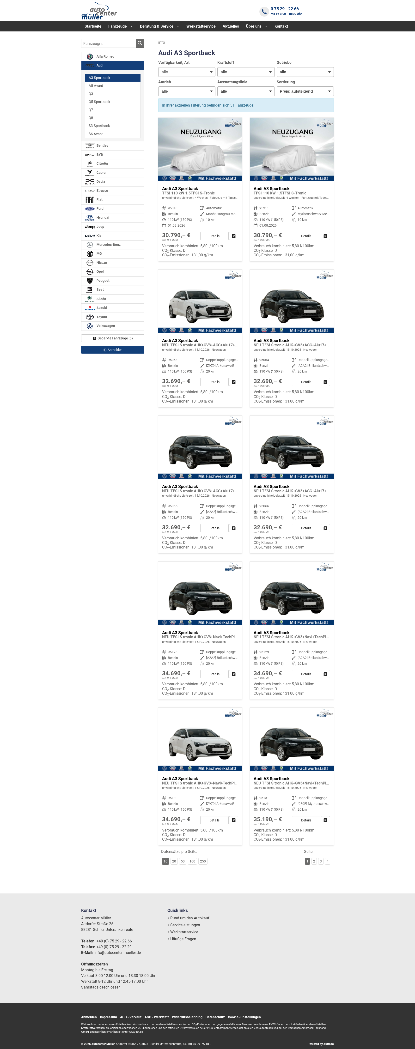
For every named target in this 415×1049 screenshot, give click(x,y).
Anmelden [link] (115, 350)
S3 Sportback (99, 126)
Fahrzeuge (117, 26)
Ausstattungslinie (232, 82)
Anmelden (89, 1017)
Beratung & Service (156, 26)
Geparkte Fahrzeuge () (115, 338)
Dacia (100, 182)
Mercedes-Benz (108, 245)
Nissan (101, 263)
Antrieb (164, 82)
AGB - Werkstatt (157, 1017)
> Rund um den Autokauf (188, 918)
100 (192, 861)
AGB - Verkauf (130, 1017)
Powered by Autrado (321, 1044)
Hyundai (102, 218)
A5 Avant (96, 86)
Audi (100, 65)
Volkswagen (105, 326)
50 (183, 861)
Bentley (102, 146)
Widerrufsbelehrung (187, 1017)
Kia (99, 236)
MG (99, 254)
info (161, 42)
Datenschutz (215, 1017)
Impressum (108, 1017)
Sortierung (286, 82)
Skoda (101, 299)
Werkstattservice (201, 26)
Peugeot (103, 281)
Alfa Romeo (105, 56)
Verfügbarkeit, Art (173, 62)
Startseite (93, 26)
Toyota (101, 317)
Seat (100, 290)
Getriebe (284, 62)
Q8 (91, 118)
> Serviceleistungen (183, 925)
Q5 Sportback (99, 102)
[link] (233, 236)
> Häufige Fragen (181, 939)
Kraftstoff (225, 62)
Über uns (254, 26)
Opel (100, 272)
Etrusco (102, 191)
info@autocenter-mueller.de (117, 952)
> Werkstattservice (182, 932)
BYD (99, 155)
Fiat (99, 200)
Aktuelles (231, 26)
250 (203, 861)
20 (174, 861)
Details (214, 236)
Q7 (91, 110)
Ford (100, 209)
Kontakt (281, 26)
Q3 (91, 94)
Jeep (100, 227)
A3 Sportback (99, 78)
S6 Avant (96, 134)
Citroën (102, 164)
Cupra (101, 173)
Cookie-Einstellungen (244, 1017)
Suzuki (101, 308)
